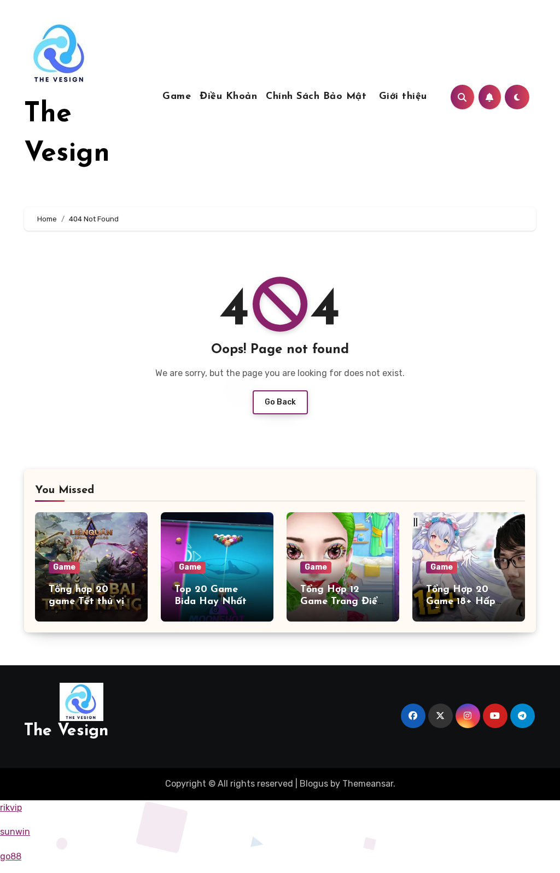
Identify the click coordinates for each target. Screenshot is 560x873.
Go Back (280, 402)
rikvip (11, 807)
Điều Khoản (228, 97)
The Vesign (66, 731)
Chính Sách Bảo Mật (318, 97)
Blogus (314, 783)
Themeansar (367, 783)
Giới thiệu (403, 97)
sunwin (15, 832)
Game (176, 97)
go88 (10, 856)
